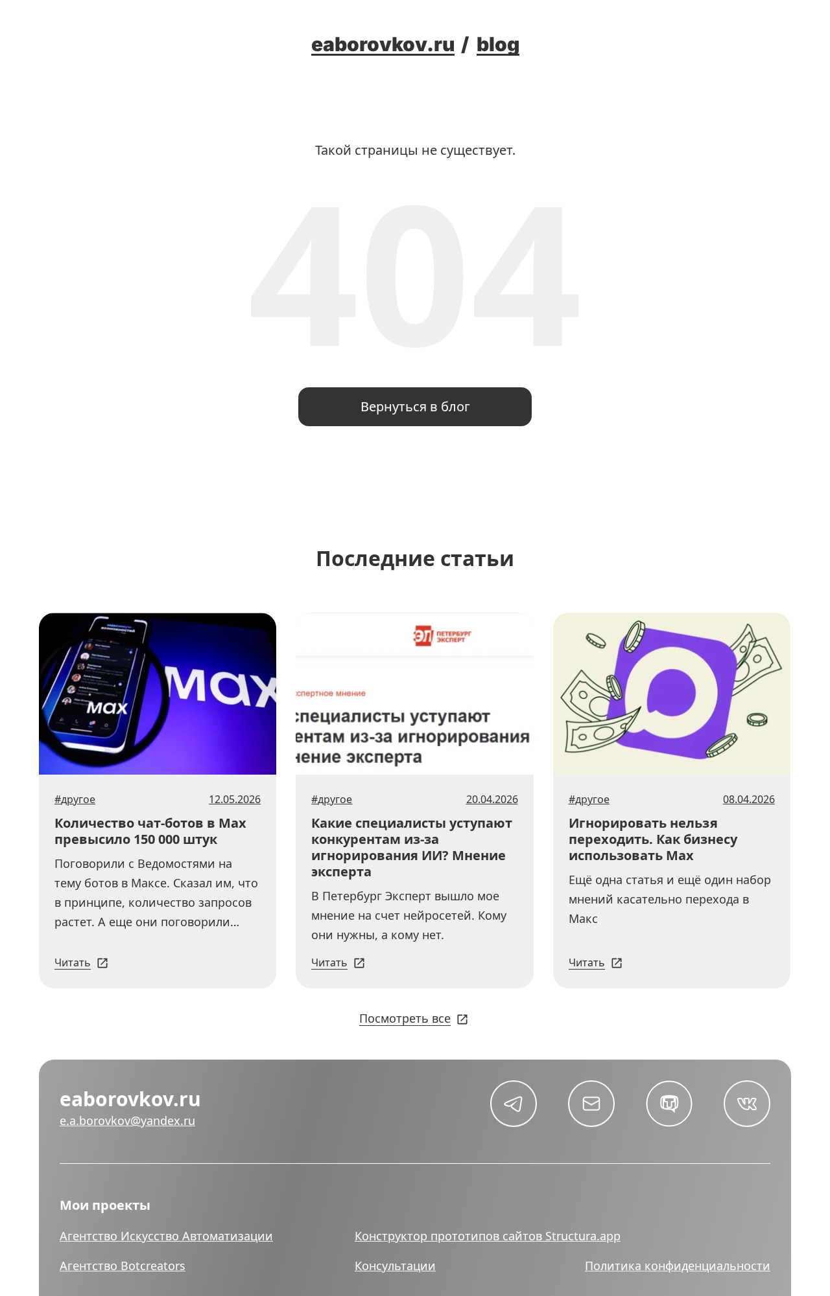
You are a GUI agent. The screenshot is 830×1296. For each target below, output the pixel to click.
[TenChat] (669, 1103)
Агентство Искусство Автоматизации (166, 1236)
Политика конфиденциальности (677, 1265)
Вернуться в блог (415, 406)
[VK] (747, 1103)
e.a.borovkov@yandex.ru (127, 1120)
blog (498, 44)
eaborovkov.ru (383, 44)
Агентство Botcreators (122, 1265)
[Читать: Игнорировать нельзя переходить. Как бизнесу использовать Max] (671, 694)
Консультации (395, 1265)
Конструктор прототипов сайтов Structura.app (488, 1236)
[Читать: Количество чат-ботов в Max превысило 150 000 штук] (157, 694)
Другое (78, 799)
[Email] (591, 1103)
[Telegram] (513, 1103)
